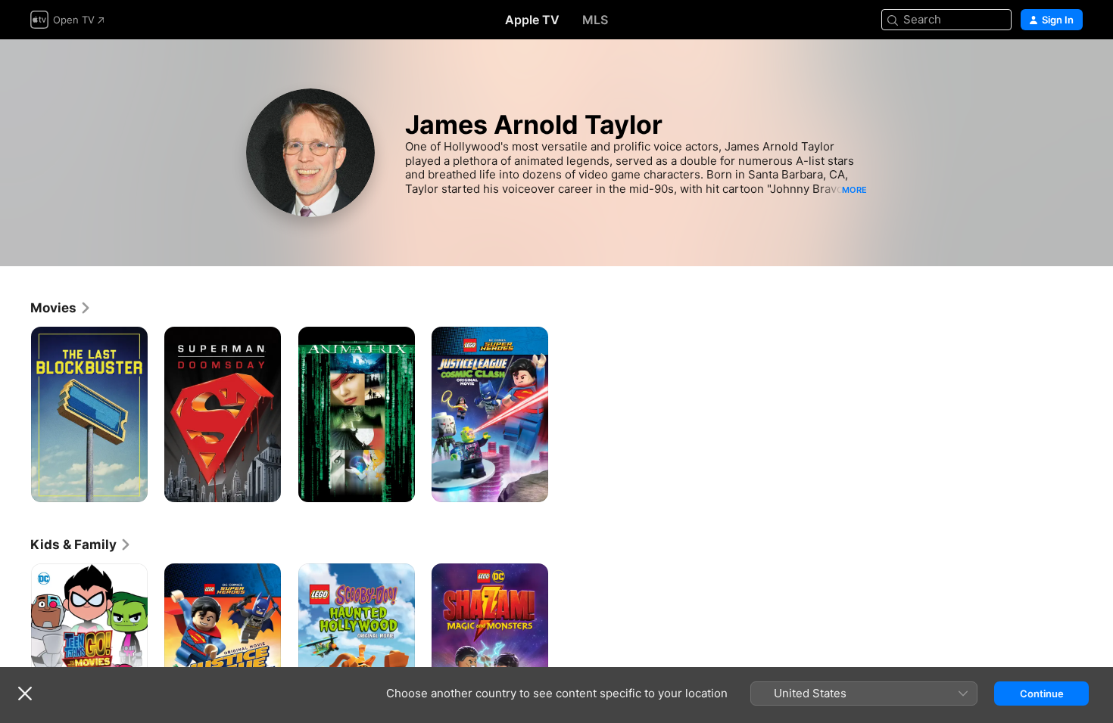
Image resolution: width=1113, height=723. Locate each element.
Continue (1042, 693)
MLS (595, 19)
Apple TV (532, 19)
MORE (854, 190)
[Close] (25, 693)
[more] (130, 485)
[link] (61, 307)
